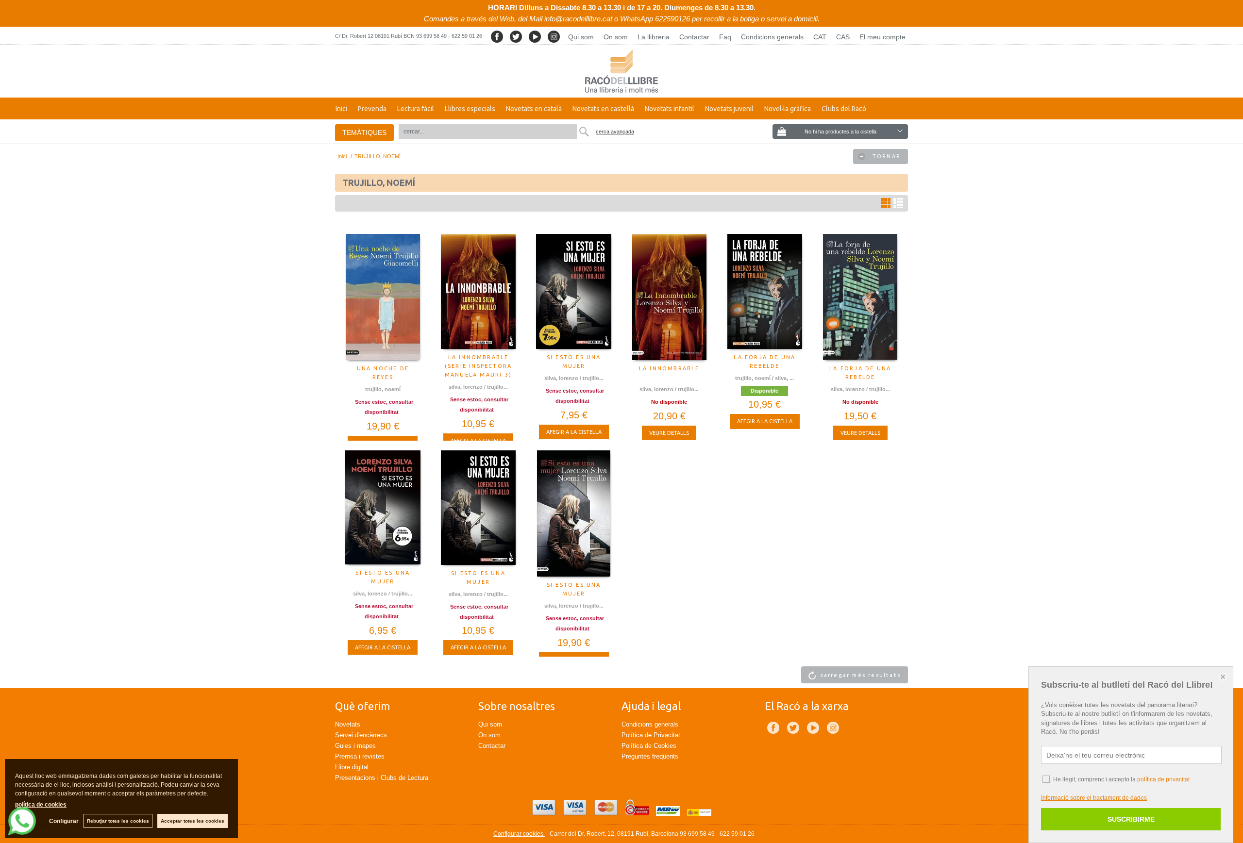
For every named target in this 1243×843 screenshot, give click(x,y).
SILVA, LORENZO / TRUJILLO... (478, 387)
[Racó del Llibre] (621, 71)
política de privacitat (1163, 779)
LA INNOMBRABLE (669, 368)
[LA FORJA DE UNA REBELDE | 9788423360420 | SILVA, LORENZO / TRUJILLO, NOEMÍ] (860, 297)
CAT (819, 37)
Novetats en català (534, 109)
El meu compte (882, 37)
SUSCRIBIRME (1131, 819)
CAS (843, 37)
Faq (725, 37)
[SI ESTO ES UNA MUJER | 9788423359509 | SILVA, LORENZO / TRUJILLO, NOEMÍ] (382, 507)
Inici (341, 109)
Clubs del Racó (844, 109)
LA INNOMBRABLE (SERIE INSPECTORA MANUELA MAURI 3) (478, 366)
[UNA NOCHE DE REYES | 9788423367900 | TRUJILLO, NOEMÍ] (382, 297)
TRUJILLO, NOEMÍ (383, 389)
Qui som (581, 37)
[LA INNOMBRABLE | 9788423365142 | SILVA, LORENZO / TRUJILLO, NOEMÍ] (669, 297)
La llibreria (654, 37)
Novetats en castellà (603, 109)
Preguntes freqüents (650, 756)
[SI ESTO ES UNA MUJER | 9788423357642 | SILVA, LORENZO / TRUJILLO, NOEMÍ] (478, 507)
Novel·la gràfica (787, 109)
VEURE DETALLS (669, 433)
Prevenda (372, 109)
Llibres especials (470, 109)
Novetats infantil (669, 109)
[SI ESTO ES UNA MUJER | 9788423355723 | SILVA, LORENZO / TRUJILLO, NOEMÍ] (573, 513)
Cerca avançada (615, 131)
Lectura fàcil (415, 109)
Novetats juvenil (729, 109)
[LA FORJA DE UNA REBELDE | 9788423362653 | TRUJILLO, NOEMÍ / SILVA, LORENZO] (765, 291)
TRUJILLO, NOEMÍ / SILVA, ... (764, 378)
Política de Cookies (649, 745)
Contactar (694, 37)
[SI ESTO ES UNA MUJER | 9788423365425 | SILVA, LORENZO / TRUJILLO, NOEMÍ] (573, 291)
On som (616, 37)
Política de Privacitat (651, 735)
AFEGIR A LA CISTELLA (574, 432)
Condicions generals (772, 37)
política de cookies (41, 804)
